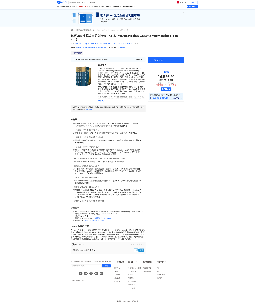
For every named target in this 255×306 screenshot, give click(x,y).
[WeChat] (96, 273)
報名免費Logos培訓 (134, 268)
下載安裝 (131, 278)
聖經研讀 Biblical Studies (94, 220)
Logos (129, 301)
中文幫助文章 (132, 271)
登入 (193, 2)
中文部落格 (131, 285)
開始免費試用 (192, 7)
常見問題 (131, 274)
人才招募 (117, 274)
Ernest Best (113, 43)
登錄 (136, 250)
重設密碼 (159, 278)
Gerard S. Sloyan (82, 43)
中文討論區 (131, 288)
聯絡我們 (117, 271)
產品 (72, 30)
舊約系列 (88, 109)
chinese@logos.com (77, 280)
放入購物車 (166, 89)
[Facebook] (80, 273)
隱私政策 (135, 301)
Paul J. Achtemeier (98, 43)
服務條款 (117, 278)
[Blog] (101, 273)
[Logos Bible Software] (63, 2)
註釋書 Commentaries (103, 218)
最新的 (80, 244)
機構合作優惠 (147, 271)
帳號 (158, 268)
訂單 (158, 271)
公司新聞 (117, 281)
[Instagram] (91, 273)
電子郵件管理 (161, 274)
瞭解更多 (139, 59)
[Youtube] (86, 273)
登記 (106, 266)
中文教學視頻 (132, 281)
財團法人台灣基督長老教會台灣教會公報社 (91, 47)
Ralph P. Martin (125, 43)
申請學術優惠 (147, 268)
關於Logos (118, 268)
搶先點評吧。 (123, 47)
